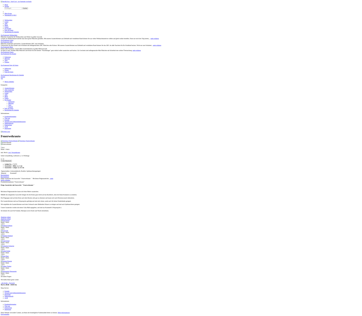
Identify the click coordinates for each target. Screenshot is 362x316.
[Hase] (3, 256)
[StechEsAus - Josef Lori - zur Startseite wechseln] (16, 1)
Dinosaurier (13, 271)
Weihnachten (8, 91)
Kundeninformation (10, 116)
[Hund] (3, 220)
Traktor (9, 266)
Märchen (7, 59)
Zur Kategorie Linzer (7, 40)
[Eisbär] (3, 251)
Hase (7, 256)
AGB (6, 127)
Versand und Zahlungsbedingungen (15, 121)
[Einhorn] (4, 225)
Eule (6, 231)
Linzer (6, 93)
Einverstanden (5, 314)
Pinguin (9, 261)
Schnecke (11, 246)
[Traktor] (4, 266)
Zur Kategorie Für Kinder (8, 54)
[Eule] (3, 231)
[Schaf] (3, 241)
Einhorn (9, 225)
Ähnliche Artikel (6, 217)
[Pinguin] (4, 261)
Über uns (7, 118)
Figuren (7, 62)
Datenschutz (8, 125)
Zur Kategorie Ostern (7, 52)
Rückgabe (8, 294)
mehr (51, 178)
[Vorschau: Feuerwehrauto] (9, 141)
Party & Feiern (9, 108)
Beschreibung (5, 175)
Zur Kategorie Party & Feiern (9, 65)
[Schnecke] (4, 246)
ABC (6, 95)
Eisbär (8, 251)
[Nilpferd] (4, 236)
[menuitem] (183, 5)
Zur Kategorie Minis (7, 47)
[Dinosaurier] (5, 271)
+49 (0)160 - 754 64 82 (8, 283)
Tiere (6, 60)
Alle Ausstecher (9, 90)
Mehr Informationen (64, 312)
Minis (6, 96)
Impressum (8, 128)
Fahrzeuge (8, 57)
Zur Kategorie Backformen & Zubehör (12, 75)
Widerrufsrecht (9, 123)
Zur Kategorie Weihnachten (9, 35)
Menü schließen (9, 82)
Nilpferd (10, 236)
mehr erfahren (155, 38)
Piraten (7, 70)
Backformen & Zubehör (12, 110)
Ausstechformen (9, 88)
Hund (7, 220)
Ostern (6, 98)
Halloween (8, 68)
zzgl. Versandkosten (14, 152)
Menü (6, 5)
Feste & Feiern (9, 72)
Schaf (7, 241)
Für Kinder (8, 100)
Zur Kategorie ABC (7, 42)
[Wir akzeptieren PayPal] (5, 131)
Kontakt (7, 120)
